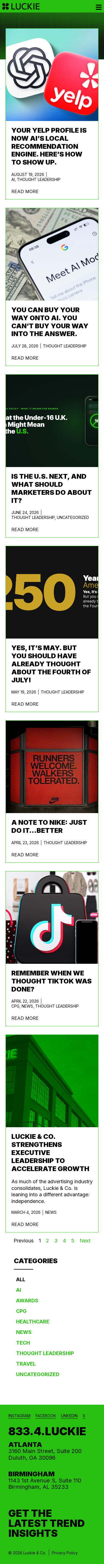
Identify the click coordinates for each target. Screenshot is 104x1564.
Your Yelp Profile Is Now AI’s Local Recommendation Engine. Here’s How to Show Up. (49, 146)
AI (13, 179)
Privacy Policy (65, 1552)
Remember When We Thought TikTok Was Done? (51, 981)
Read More (25, 191)
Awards (27, 1300)
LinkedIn (69, 1415)
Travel (26, 1364)
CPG (15, 1006)
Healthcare (32, 1322)
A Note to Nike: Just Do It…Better (49, 826)
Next (85, 1240)
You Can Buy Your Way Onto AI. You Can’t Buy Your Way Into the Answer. (49, 322)
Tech (23, 1343)
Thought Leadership (38, 179)
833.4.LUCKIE (47, 1431)
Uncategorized (73, 517)
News (27, 1006)
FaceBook (45, 1415)
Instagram (19, 1415)
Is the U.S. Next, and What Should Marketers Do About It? (51, 488)
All (20, 1279)
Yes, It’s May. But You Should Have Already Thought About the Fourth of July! (51, 664)
